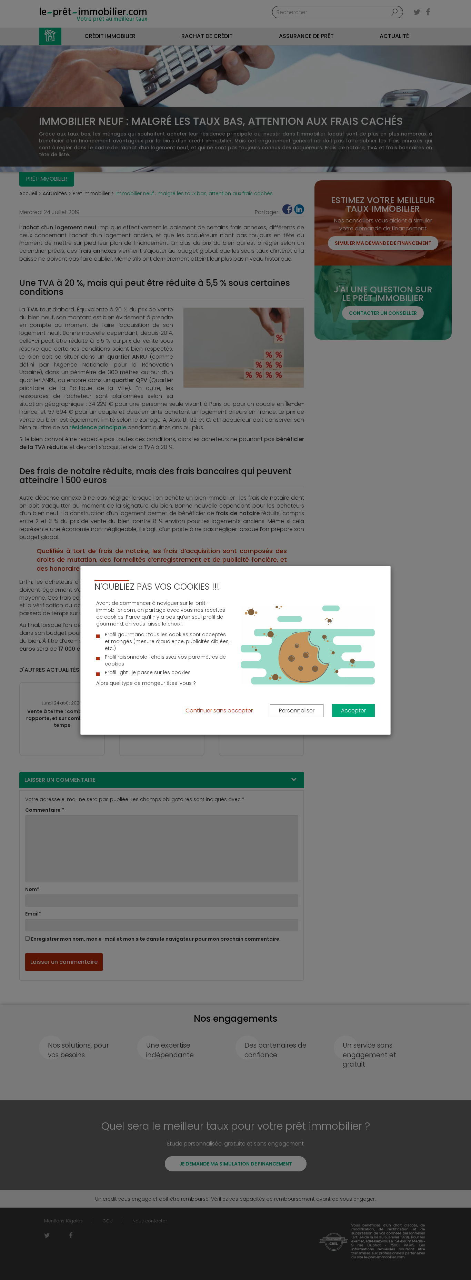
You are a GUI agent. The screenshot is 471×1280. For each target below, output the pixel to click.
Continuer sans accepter (219, 710)
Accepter (353, 710)
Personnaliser (296, 710)
